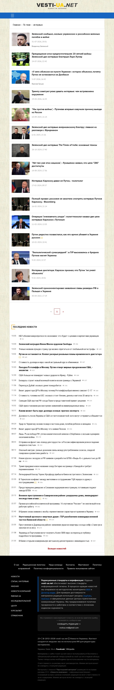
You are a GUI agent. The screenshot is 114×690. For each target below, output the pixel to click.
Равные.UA (16, 596)
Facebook (60, 649)
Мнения (15, 586)
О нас (16, 565)
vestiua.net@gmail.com (69, 628)
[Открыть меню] (12, 15)
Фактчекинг (83, 565)
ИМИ (88, 589)
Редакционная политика (34, 565)
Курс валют (16, 611)
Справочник (17, 616)
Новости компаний (21, 591)
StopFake (87, 596)
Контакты (70, 565)
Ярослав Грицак (38, 84)
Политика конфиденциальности (49, 568)
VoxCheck (45, 599)
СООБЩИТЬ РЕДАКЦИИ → (68, 624)
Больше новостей (57, 548)
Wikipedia (70, 649)
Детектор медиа (48, 593)
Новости (15, 577)
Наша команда (55, 565)
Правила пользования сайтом (81, 568)
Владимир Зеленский (40, 46)
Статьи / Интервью (20, 581)
